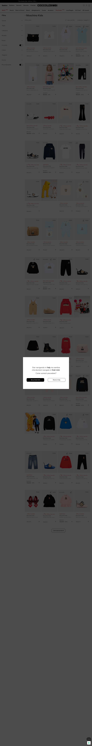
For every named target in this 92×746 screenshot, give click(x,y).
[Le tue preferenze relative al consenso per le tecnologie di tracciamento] (89, 743)
